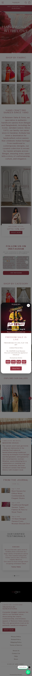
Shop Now (16, 368)
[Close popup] (28, 305)
